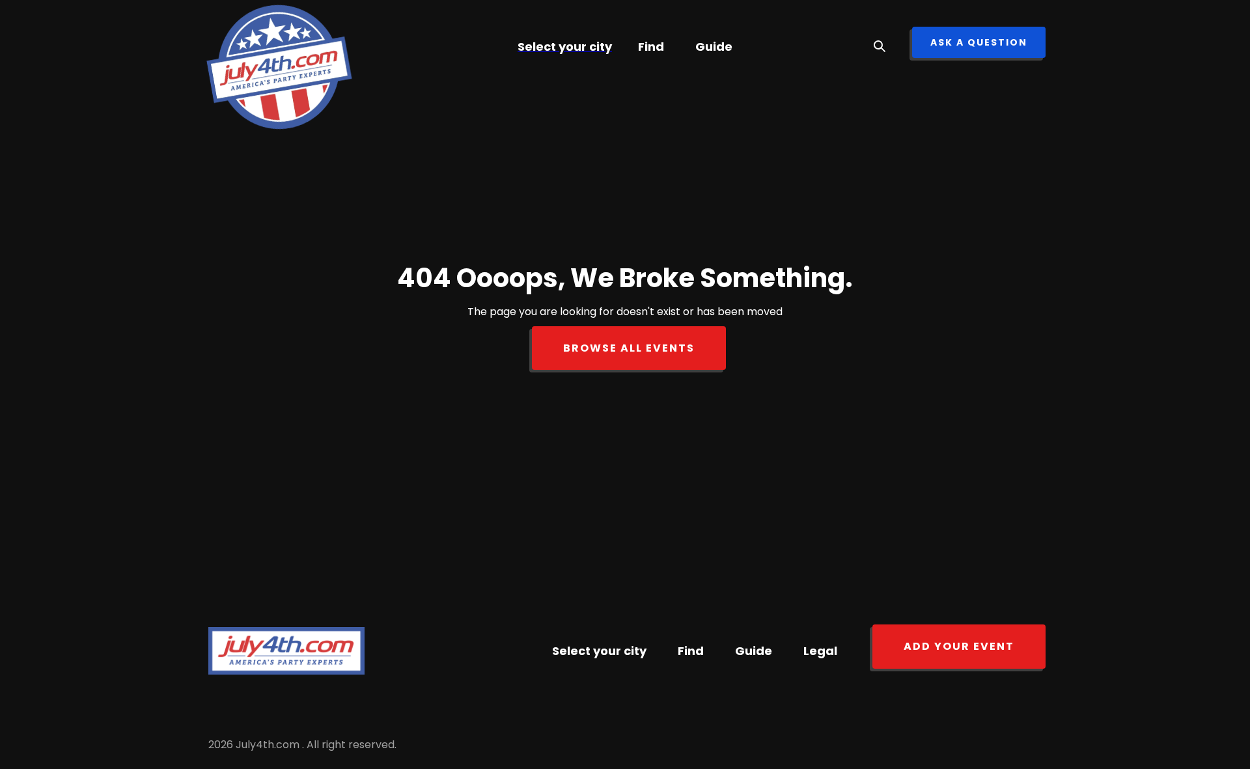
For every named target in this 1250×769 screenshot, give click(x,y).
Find (651, 46)
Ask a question (978, 42)
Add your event (959, 646)
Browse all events (629, 348)
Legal (820, 651)
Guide (713, 46)
